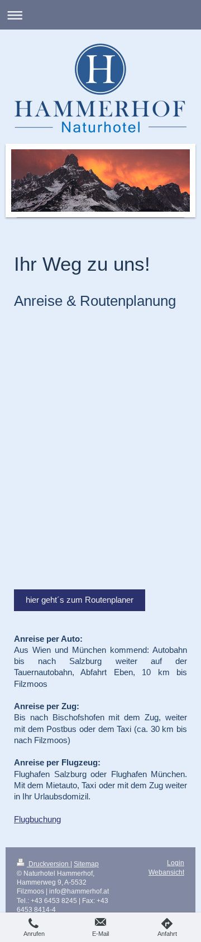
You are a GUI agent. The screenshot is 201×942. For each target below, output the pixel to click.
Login (175, 862)
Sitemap (86, 863)
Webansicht (166, 872)
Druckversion (48, 863)
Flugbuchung (37, 819)
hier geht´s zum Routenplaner (79, 599)
